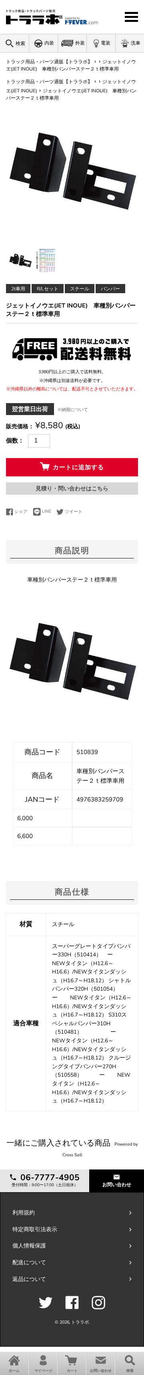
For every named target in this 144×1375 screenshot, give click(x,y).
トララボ (80, 1322)
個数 (12, 441)
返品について (29, 1279)
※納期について (72, 410)
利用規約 (23, 1212)
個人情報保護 (29, 1246)
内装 (49, 43)
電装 (105, 43)
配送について (29, 1262)
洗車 (135, 43)
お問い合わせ (116, 1184)
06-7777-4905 (49, 1177)
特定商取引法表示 (34, 1229)
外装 (80, 43)
